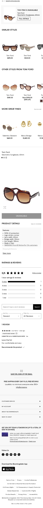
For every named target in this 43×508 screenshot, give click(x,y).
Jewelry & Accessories (13, 1)
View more (7, 253)
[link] (10, 57)
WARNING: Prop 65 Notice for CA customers (20, 245)
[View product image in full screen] (5, 207)
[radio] (41, 101)
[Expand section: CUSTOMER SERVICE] (21, 401)
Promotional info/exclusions (19, 441)
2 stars (4, 294)
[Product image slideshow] (21, 186)
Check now (32, 441)
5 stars (4, 282)
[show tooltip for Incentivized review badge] (16, 334)
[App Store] (8, 469)
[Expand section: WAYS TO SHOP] (21, 417)
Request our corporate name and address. (21, 500)
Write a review (36, 273)
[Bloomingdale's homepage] (3, 1)
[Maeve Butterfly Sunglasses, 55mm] (27, 82)
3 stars (4, 290)
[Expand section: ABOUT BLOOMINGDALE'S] (21, 411)
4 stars (4, 286)
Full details (24, 19)
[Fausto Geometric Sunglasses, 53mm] (27, 43)
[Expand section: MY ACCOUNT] (21, 406)
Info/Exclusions (21, 387)
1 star (4, 298)
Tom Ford (20, 13)
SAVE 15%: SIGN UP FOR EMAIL (21, 374)
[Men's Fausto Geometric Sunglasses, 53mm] (10, 43)
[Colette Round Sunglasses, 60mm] (10, 82)
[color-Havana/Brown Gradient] (41, 101)
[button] (21, 186)
